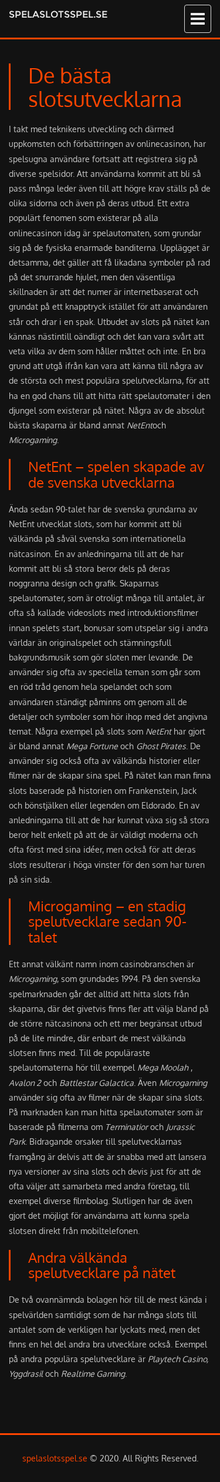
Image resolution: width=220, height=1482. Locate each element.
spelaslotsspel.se (58, 14)
